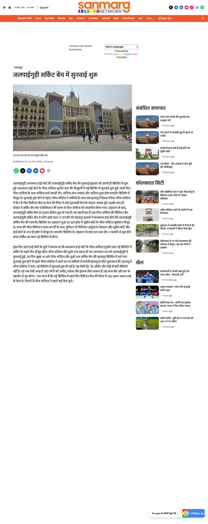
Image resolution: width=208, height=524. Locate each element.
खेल (71, 18)
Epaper (44, 7)
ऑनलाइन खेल (164, 18)
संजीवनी (106, 18)
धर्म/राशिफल (128, 18)
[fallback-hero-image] (147, 121)
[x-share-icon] (22, 172)
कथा (140, 18)
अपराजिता (93, 18)
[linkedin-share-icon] (35, 172)
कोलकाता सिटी (25, 18)
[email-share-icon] (42, 172)
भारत (149, 18)
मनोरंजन (81, 18)
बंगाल (38, 18)
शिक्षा (116, 18)
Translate (121, 57)
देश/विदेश (49, 18)
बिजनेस (61, 18)
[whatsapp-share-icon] (16, 172)
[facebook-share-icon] (29, 172)
